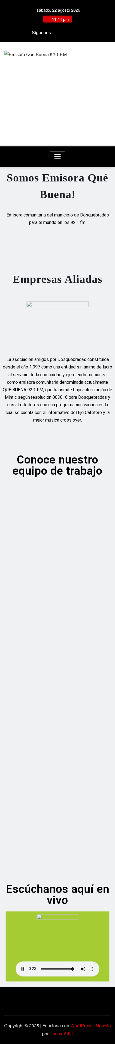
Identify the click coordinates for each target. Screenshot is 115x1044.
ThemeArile (61, 1033)
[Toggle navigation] (57, 156)
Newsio (103, 1025)
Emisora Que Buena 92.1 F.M (57, 121)
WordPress (81, 1025)
